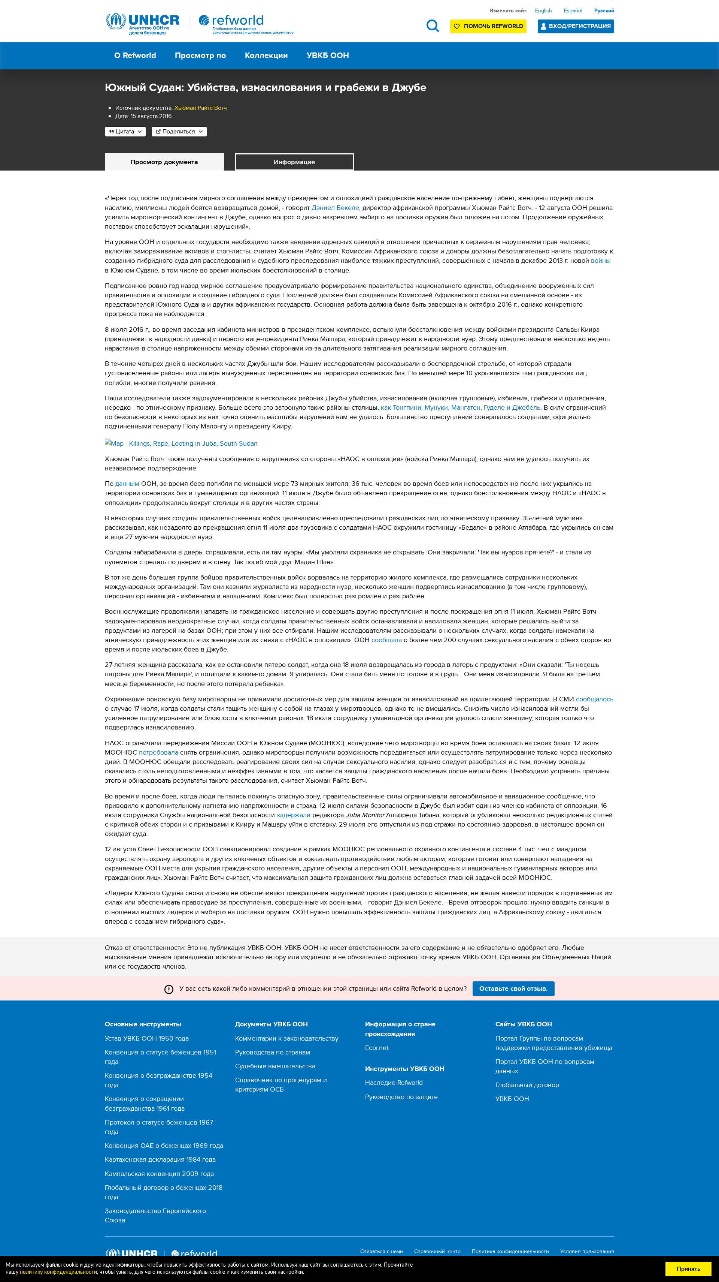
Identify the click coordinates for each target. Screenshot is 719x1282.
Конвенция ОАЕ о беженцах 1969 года (164, 1145)
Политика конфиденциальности (510, 1251)
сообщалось (594, 699)
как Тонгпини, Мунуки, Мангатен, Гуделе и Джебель (460, 407)
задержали (293, 814)
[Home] (200, 24)
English (543, 10)
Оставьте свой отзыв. (513, 988)
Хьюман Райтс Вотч (201, 107)
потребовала (158, 752)
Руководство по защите (401, 1096)
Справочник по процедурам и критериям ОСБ (281, 1084)
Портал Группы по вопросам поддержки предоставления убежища (553, 1042)
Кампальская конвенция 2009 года (159, 1173)
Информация (294, 162)
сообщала (386, 639)
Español (573, 10)
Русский (604, 10)
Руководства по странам (272, 1052)
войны (601, 260)
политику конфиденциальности (58, 1272)
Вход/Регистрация (580, 26)
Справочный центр (437, 1251)
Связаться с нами (381, 1251)
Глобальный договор (527, 1084)
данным (127, 483)
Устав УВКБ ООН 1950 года (147, 1038)
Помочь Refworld (493, 26)
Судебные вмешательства (275, 1066)
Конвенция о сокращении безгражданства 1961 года (145, 1103)
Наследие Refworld (394, 1082)
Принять (688, 1269)
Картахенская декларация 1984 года (160, 1159)
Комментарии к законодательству (287, 1038)
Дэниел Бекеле (335, 207)
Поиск (433, 25)
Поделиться (179, 131)
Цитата (125, 131)
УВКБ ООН (512, 1098)
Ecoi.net (376, 1047)
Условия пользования (587, 1251)
